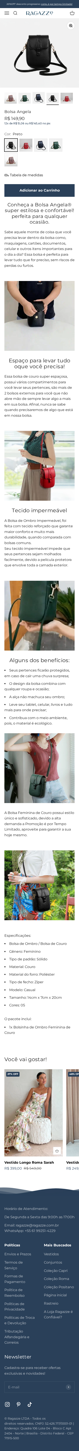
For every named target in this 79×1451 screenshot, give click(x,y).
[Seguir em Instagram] (7, 1404)
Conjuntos (53, 1262)
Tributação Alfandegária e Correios (16, 1337)
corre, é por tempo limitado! (56, 4)
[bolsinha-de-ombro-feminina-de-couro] (39, 316)
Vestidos (51, 1254)
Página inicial (55, 1295)
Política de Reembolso (14, 1293)
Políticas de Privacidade (14, 1307)
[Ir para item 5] (67, 99)
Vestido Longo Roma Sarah (29, 1162)
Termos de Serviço (13, 1265)
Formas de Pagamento (14, 1279)
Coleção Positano (59, 1287)
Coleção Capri (56, 1271)
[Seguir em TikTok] (30, 1404)
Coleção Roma (56, 1279)
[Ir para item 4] (53, 99)
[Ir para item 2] (24, 99)
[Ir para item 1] (10, 98)
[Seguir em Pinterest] (19, 1404)
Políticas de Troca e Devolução (19, 1320)
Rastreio (51, 1303)
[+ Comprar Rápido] (57, 1151)
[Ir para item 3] (38, 98)
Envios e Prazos (17, 1254)
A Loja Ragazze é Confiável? (58, 1314)
